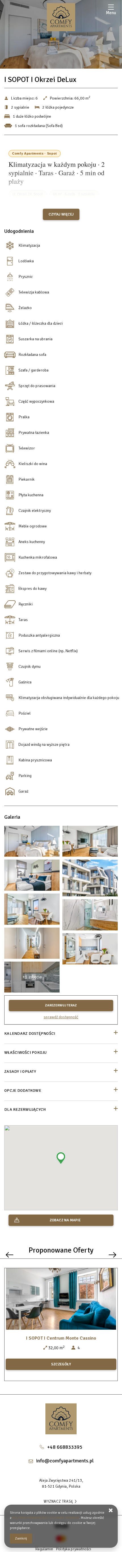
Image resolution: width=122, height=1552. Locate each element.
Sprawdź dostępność (61, 1017)
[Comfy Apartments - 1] (32, 843)
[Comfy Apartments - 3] (90, 843)
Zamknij (21, 1538)
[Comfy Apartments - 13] (32, 945)
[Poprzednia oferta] (9, 1255)
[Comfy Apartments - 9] (32, 911)
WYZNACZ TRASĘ (58, 1501)
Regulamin (44, 1549)
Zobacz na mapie (65, 1220)
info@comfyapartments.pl (65, 1461)
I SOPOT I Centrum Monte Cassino (61, 1338)
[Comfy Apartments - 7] (32, 877)
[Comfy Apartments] (61, 17)
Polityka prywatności (73, 1549)
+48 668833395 (64, 1447)
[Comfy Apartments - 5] (90, 879)
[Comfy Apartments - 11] (90, 916)
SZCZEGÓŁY (61, 1364)
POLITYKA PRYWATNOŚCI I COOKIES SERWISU (45, 1518)
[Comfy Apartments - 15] (90, 950)
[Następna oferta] (112, 1255)
